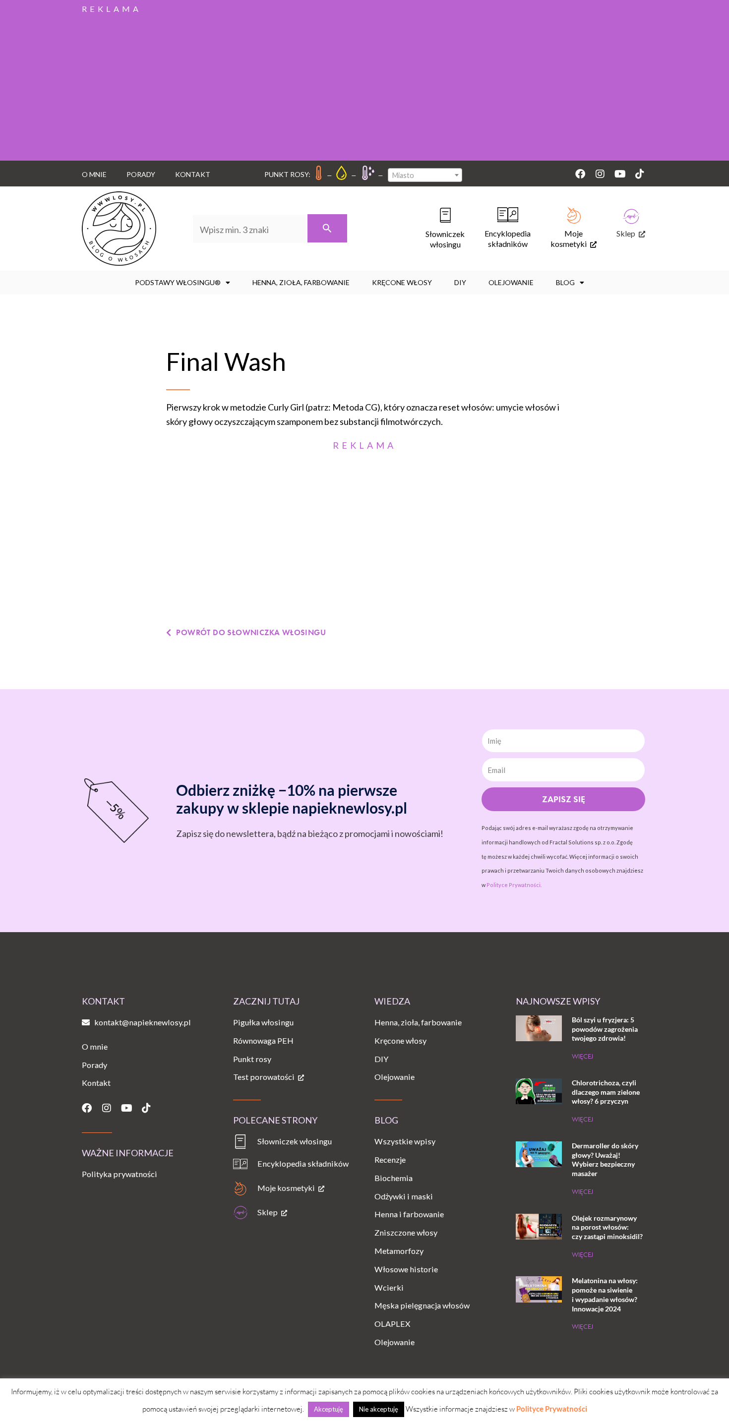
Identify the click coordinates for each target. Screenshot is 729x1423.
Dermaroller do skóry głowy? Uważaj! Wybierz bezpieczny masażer (605, 1159)
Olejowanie (511, 282)
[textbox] (425, 175)
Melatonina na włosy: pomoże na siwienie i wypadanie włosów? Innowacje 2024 (605, 1294)
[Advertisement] (364, 86)
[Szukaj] (327, 228)
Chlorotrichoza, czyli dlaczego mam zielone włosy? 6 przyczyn (606, 1091)
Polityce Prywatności (551, 1408)
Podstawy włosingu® (178, 282)
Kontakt (192, 174)
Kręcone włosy (402, 282)
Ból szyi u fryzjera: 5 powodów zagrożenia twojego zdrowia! (605, 1028)
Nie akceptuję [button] (378, 1409)
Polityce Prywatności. (514, 885)
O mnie (94, 174)
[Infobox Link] (435, 228)
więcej (582, 1056)
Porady (140, 174)
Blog (565, 282)
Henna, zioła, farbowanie (301, 282)
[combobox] (425, 175)
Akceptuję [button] (328, 1409)
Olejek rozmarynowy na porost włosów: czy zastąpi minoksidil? (607, 1227)
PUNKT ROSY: (287, 174)
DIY (460, 282)
